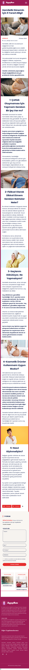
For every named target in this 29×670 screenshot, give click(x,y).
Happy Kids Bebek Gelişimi (7, 637)
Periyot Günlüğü (17, 639)
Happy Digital (18, 665)
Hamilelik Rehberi (23, 637)
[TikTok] (6, 654)
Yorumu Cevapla (7, 524)
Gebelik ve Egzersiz (22, 589)
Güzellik (5, 38)
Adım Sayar (4, 639)
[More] (22, 506)
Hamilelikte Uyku (7, 585)
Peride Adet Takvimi (19, 636)
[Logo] (7, 3)
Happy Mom (10, 639)
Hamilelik (16, 637)
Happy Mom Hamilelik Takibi (7, 636)
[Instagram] (2, 654)
